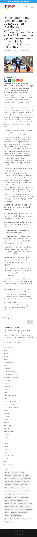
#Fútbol (27, 491)
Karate (6, 410)
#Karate (7, 503)
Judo (5, 398)
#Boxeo (7, 478)
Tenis (5, 452)
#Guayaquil (8, 494)
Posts (5, 440)
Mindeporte (7, 425)
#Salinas (7, 516)
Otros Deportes (9, 431)
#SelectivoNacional (10, 519)
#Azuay (22, 472)
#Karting (13, 503)
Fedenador (7, 386)
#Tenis (19, 519)
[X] (9, 80)
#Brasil (13, 478)
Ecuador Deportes (12, 50)
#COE (23, 481)
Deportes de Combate (11, 377)
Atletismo (7, 53)
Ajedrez (6, 350)
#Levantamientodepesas (25, 503)
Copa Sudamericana (10, 374)
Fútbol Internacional (10, 395)
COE (5, 365)
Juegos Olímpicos (9, 404)
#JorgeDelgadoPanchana (12, 497)
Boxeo (6, 359)
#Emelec (7, 488)
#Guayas (15, 494)
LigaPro (6, 416)
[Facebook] (5, 80)
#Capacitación (9, 481)
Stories (6, 449)
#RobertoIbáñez (23, 512)
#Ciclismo (17, 481)
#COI (28, 481)
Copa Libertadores (10, 371)
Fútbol (6, 392)
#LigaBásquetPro (9, 506)
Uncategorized (8, 464)
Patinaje (6, 434)
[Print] (21, 80)
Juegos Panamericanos (11, 407)
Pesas (6, 437)
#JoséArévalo (24, 497)
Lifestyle (6, 413)
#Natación (29, 509)
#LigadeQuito (20, 506)
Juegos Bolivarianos (10, 401)
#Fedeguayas (15, 488)
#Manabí (7, 509)
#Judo (6, 500)
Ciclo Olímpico (8, 362)
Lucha (6, 419)
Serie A (6, 443)
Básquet (6, 356)
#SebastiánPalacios (16, 516)
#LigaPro (28, 506)
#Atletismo (15, 472)
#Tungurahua (8, 522)
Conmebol (7, 368)
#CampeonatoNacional (23, 478)
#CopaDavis (8, 485)
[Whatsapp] (13, 80)
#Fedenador (24, 488)
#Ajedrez (7, 472)
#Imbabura (23, 494)
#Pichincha (14, 512)
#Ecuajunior (24, 485)
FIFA (5, 389)
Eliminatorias (8, 380)
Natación (7, 428)
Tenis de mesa (8, 455)
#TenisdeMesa (27, 519)
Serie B (6, 446)
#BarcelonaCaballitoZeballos (13, 475)
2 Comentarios (16, 53)
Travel (6, 458)
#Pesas (7, 512)
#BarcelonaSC (27, 475)
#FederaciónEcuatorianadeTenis (14, 491)
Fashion (6, 383)
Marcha (6, 422)
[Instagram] (17, 80)
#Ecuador (16, 485)
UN (5, 461)
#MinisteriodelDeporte (17, 509)
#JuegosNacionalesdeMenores (18, 500)
